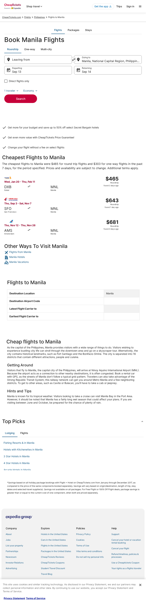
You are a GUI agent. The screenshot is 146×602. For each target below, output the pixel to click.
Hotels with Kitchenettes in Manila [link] (23, 449)
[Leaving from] (38, 59)
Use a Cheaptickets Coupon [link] (125, 562)
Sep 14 (86, 71)
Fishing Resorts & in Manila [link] (19, 442)
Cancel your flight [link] (120, 548)
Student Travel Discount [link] (53, 568)
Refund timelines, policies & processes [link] (125, 555)
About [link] (9, 534)
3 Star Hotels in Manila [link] (17, 456)
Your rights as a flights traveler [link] (126, 568)
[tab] (58, 30)
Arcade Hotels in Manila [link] (17, 469)
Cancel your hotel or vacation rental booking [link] (126, 541)
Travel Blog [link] (46, 574)
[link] (73, 252)
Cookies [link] (80, 540)
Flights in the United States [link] (54, 545)
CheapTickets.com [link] (11, 17)
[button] (73, 421)
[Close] (140, 585)
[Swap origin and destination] (73, 59)
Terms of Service (35, 598)
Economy (28, 90)
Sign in (130, 6)
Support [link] (115, 534)
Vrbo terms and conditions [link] (89, 551)
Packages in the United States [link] (56, 551)
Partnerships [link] (12, 551)
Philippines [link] (39, 17)
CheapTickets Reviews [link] (52, 557)
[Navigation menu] (140, 6)
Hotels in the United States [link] (54, 534)
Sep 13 (16, 71)
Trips (119, 6)
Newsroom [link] (11, 557)
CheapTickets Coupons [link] (52, 562)
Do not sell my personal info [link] (90, 557)
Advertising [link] (11, 568)
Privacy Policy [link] (83, 534)
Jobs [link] (8, 540)
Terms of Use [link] (82, 545)
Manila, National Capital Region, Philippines (111, 61)
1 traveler (9, 90)
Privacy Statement (14, 598)
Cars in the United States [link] (53, 540)
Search (20, 98)
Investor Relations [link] (15, 562)
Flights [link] (27, 17)
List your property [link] (14, 545)
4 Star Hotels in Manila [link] (17, 463)
